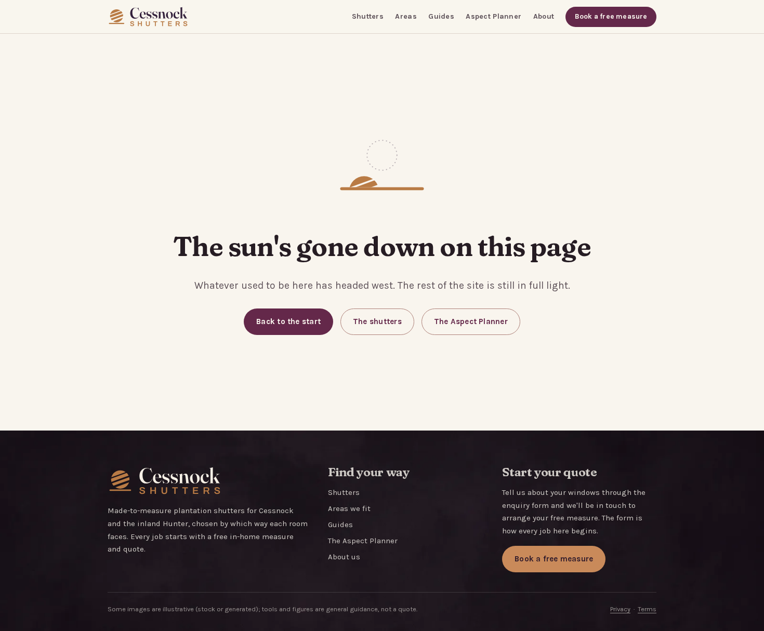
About (543, 16)
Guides (441, 16)
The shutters (377, 321)
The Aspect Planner (471, 321)
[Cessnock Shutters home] (148, 17)
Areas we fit (349, 508)
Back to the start (288, 321)
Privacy (620, 609)
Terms (647, 609)
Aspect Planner (493, 16)
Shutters (368, 16)
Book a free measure (611, 16)
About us (344, 556)
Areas (405, 16)
